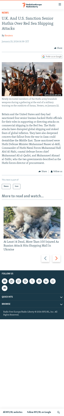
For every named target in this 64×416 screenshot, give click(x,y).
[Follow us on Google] (25, 281)
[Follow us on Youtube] (4, 281)
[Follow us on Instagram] (18, 281)
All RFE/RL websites (12, 412)
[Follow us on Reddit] (11, 281)
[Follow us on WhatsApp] (53, 281)
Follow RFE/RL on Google (39, 412)
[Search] (58, 412)
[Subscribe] (4, 288)
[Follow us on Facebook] (39, 281)
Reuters (9, 36)
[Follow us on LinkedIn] (46, 281)
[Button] (58, 48)
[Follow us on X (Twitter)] (32, 281)
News (5, 13)
